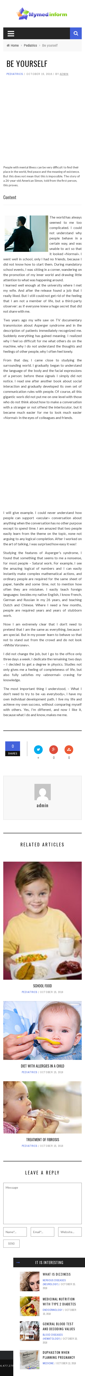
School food (42, 985)
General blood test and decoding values (59, 1326)
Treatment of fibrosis (42, 1139)
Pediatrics (15, 74)
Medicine (48, 1363)
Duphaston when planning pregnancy (59, 1355)
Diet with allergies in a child (42, 1066)
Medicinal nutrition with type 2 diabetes (59, 1301)
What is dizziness (57, 1274)
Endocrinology (53, 1310)
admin (64, 74)
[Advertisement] (42, 122)
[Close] (18, 1262)
